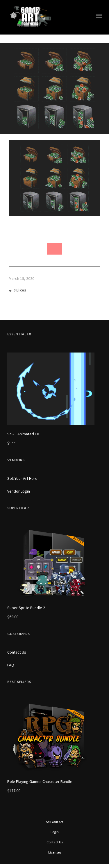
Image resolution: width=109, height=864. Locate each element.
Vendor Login (18, 491)
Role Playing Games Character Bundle (39, 781)
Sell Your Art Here (22, 478)
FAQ (10, 665)
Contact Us (16, 652)
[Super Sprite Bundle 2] (54, 562)
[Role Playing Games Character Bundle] (54, 736)
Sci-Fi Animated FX (23, 434)
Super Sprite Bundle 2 (26, 607)
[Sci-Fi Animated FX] (54, 389)
